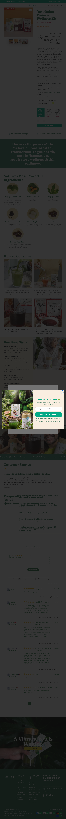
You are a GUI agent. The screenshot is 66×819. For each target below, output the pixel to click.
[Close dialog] (62, 391)
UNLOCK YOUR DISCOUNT (48, 414)
